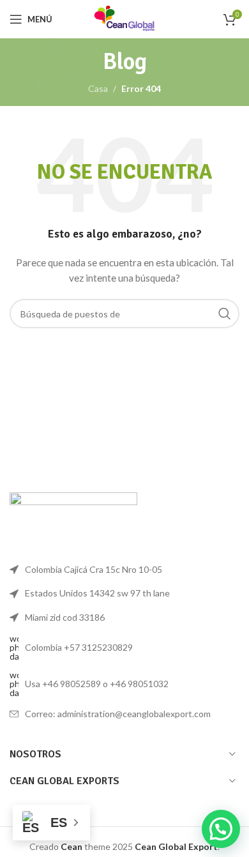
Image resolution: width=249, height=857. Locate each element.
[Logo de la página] (124, 18)
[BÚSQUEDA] (224, 313)
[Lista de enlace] (124, 647)
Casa (98, 88)
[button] (221, 829)
